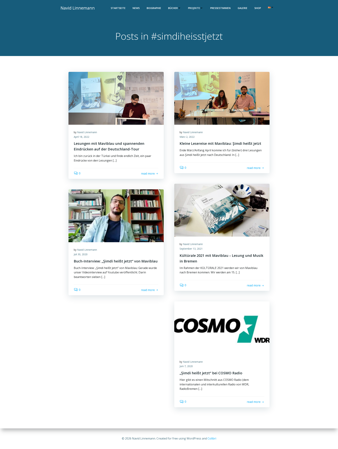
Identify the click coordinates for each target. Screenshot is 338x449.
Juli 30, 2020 (80, 254)
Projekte (194, 8)
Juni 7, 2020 (186, 366)
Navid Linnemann (87, 132)
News (136, 8)
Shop (257, 8)
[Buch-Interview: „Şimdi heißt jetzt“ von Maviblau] (116, 216)
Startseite (118, 8)
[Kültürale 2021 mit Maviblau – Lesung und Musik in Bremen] (222, 210)
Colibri (212, 438)
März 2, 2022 (187, 136)
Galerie (242, 8)
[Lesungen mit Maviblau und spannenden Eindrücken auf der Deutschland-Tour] (116, 98)
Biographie (154, 8)
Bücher (173, 8)
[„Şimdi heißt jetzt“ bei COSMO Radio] (222, 327)
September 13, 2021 (191, 248)
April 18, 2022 (81, 136)
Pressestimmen (220, 8)
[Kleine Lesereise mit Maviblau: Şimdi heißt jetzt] (222, 98)
